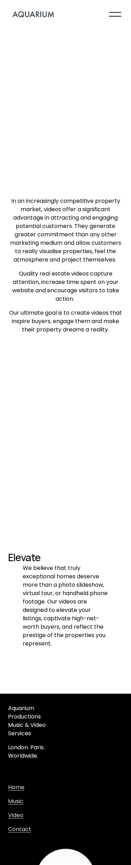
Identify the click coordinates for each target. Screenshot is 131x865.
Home (16, 787)
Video (15, 815)
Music (15, 801)
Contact (19, 829)
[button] (65, 65)
